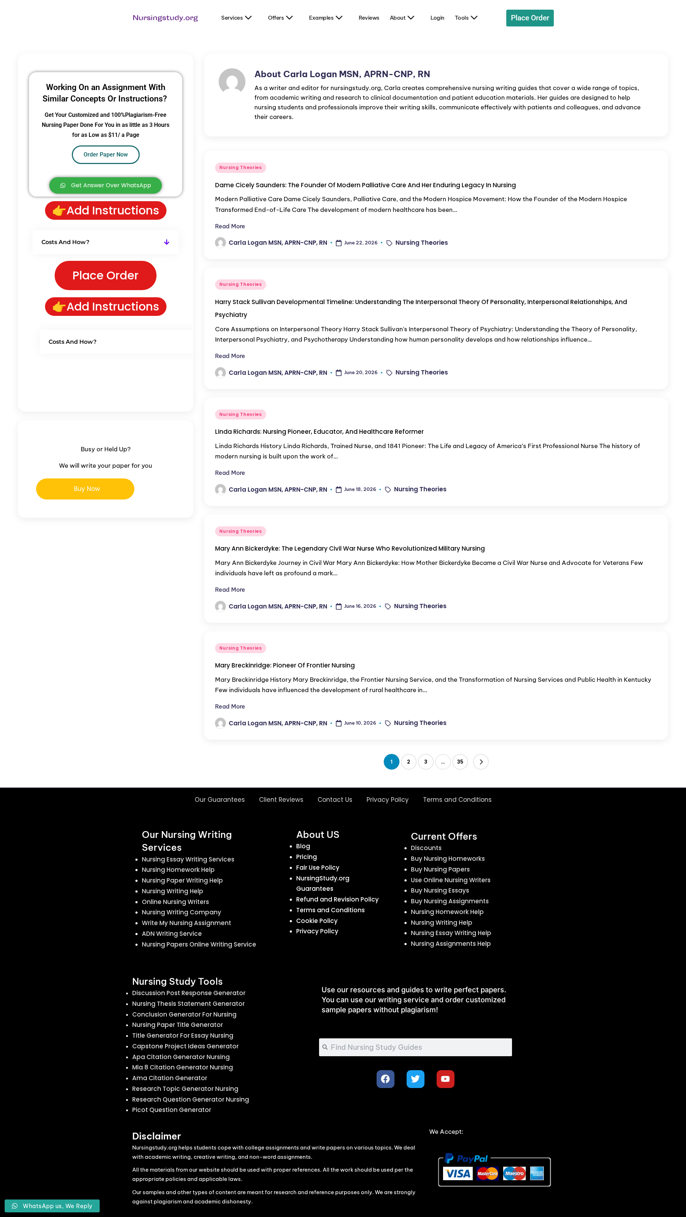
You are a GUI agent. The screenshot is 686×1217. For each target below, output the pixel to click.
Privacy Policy (388, 799)
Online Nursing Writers (175, 902)
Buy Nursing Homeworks (448, 858)
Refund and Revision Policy (337, 899)
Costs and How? (65, 242)
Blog (303, 846)
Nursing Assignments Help (451, 943)
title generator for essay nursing (182, 1035)
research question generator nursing (190, 1099)
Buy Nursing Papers (440, 869)
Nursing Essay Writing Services (188, 859)
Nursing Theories (240, 167)
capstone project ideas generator (185, 1046)
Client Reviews (281, 799)
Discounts (426, 848)
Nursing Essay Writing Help (451, 933)
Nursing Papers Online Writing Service (199, 944)
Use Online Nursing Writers (451, 880)
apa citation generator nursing (181, 1057)
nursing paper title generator (177, 1024)
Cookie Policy (317, 921)
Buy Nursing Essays (440, 890)
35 (460, 761)
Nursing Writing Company (181, 912)
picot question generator (171, 1110)
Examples (321, 17)
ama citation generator (169, 1078)
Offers (276, 17)
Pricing (306, 857)
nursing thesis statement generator (188, 1003)
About (398, 17)
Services (232, 17)
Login (437, 17)
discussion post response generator (188, 993)
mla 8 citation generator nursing (182, 1067)
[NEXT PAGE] (481, 762)
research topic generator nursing (185, 1088)
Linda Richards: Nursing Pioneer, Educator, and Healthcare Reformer (319, 431)
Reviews (369, 17)
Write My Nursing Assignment (186, 923)
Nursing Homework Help (178, 869)
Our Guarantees (220, 799)
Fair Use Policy (317, 867)
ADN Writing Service (172, 933)
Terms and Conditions (457, 799)
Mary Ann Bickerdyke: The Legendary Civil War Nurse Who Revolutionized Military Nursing (350, 548)
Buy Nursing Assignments (450, 901)
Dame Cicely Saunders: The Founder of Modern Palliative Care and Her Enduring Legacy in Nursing (365, 185)
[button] (481, 762)
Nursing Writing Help (172, 891)
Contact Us (335, 799)
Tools (462, 17)
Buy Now (87, 489)
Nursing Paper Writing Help (182, 880)
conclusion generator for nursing (184, 1014)
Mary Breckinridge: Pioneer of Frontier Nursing (285, 665)
